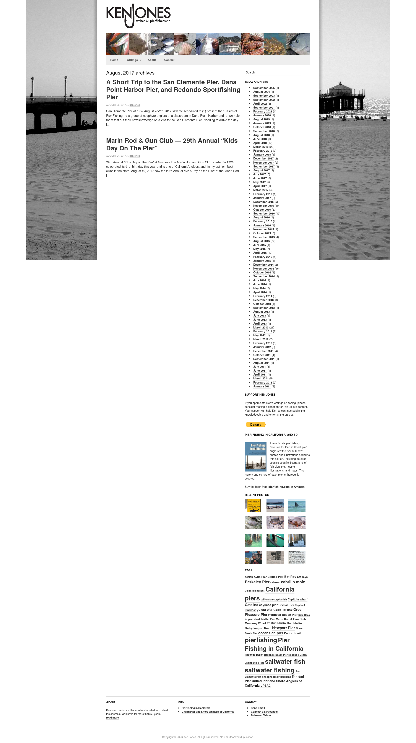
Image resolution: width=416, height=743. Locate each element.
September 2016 (264, 213)
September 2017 (264, 166)
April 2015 (260, 252)
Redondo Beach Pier (276, 654)
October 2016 (262, 209)
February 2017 (262, 194)
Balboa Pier (275, 577)
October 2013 (262, 304)
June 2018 (260, 139)
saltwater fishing (270, 669)
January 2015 (262, 261)
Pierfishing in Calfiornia (196, 708)
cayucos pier (268, 605)
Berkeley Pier (257, 582)
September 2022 (264, 100)
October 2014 (262, 272)
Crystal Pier (286, 605)
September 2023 (264, 95)
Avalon (249, 577)
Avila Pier (260, 577)
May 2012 (259, 335)
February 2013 (262, 331)
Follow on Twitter (261, 715)
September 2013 (264, 308)
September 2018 (264, 131)
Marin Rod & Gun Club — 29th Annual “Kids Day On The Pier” (172, 144)
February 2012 (262, 343)
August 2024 (261, 91)
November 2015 (263, 229)
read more (112, 717)
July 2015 (259, 245)
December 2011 (263, 351)
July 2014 (259, 280)
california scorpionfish (274, 599)
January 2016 (262, 225)
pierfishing (261, 639)
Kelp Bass (304, 614)
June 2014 (260, 284)
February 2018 (262, 150)
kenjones (135, 104)
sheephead (269, 677)
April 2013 (260, 323)
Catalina (251, 604)
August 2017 (261, 170)
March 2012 (260, 339)
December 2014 (263, 264)
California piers (269, 593)
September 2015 (264, 237)
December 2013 (263, 300)
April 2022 (260, 103)
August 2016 (261, 217)
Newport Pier (283, 627)
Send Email (258, 708)
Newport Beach (262, 628)
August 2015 (261, 241)
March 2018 (260, 147)
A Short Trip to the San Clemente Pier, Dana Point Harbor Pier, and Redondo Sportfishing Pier (173, 89)
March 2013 (260, 327)
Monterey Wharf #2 (257, 623)
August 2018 (261, 135)
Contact (169, 60)
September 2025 (264, 88)
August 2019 (261, 119)
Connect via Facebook (264, 712)
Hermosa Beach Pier (282, 615)
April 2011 (260, 374)
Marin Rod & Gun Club (291, 619)
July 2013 (259, 315)
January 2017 (262, 198)
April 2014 (260, 292)
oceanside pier (270, 632)
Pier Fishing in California (274, 644)
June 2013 (260, 319)
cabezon (275, 582)
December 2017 (263, 158)
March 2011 (260, 378)
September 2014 (264, 276)
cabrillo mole (293, 582)
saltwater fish (285, 661)
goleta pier (265, 609)
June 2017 (260, 178)
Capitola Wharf (297, 599)
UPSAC (265, 685)
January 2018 (262, 154)
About (152, 60)
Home (114, 60)
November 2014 (263, 268)
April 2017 (260, 186)
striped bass (283, 677)
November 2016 (263, 205)
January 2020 (262, 115)
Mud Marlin (278, 623)
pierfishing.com (279, 486)
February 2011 (262, 382)
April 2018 (260, 143)
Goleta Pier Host (282, 610)
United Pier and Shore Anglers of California (273, 683)
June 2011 (260, 370)
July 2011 (259, 366)
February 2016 (262, 221)
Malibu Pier (268, 619)
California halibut (255, 590)
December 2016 (263, 202)
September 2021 (264, 107)
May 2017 (259, 182)
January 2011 (262, 386)
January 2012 (262, 347)
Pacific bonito (293, 633)
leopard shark (252, 619)
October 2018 (262, 127)
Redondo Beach (254, 655)
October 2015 (262, 233)
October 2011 (262, 355)
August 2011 (261, 363)
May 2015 (259, 249)
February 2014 (262, 296)
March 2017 (260, 190)
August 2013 (261, 311)
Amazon (299, 486)
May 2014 (259, 288)
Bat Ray (290, 576)
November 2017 (263, 162)
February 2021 (262, 111)
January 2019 (262, 123)
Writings (130, 60)
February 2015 (262, 257)
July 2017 (259, 174)
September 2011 (264, 359)
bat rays (302, 577)
